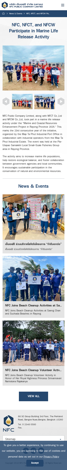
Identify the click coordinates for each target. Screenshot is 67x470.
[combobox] (33, 439)
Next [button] (61, 101)
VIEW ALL (34, 396)
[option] (33, 68)
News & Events (15, 13)
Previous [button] (6, 101)
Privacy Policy (51, 457)
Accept (35, 463)
